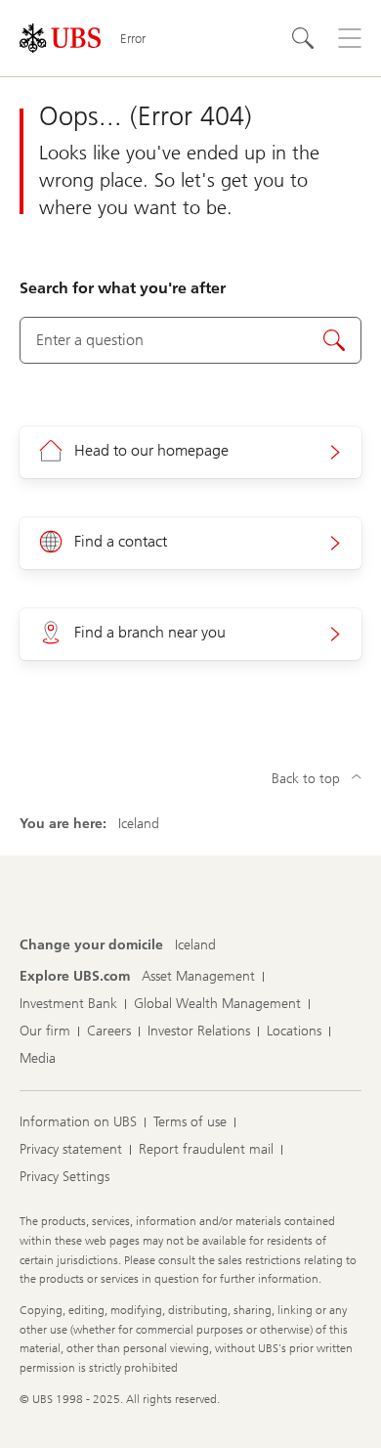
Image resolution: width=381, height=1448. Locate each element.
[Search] (303, 38)
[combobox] (190, 340)
